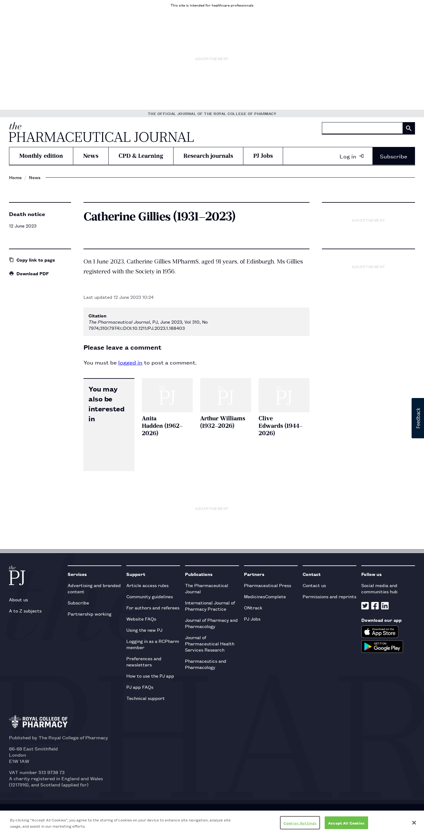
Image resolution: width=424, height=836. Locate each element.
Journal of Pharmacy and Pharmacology (211, 623)
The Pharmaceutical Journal (206, 588)
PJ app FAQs (139, 686)
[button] (418, 418)
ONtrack (253, 607)
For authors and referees (152, 607)
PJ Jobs (263, 155)
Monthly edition (41, 155)
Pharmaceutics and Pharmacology (205, 663)
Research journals (208, 155)
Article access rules (147, 585)
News (90, 155)
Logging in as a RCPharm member (152, 644)
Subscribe (393, 156)
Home (15, 177)
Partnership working (89, 613)
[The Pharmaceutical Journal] (101, 132)
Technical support (145, 698)
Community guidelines (149, 596)
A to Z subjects (25, 610)
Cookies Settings (300, 823)
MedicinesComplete (265, 596)
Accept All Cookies (346, 823)
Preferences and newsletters (143, 661)
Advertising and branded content (94, 588)
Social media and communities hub (379, 588)
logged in (130, 362)
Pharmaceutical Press (267, 585)
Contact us (314, 585)
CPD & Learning (141, 155)
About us (18, 599)
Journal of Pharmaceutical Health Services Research (209, 643)
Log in (348, 156)
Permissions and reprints (329, 596)
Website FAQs (141, 618)
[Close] (414, 822)
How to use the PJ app (150, 675)
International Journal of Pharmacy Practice (210, 605)
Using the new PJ (144, 629)
